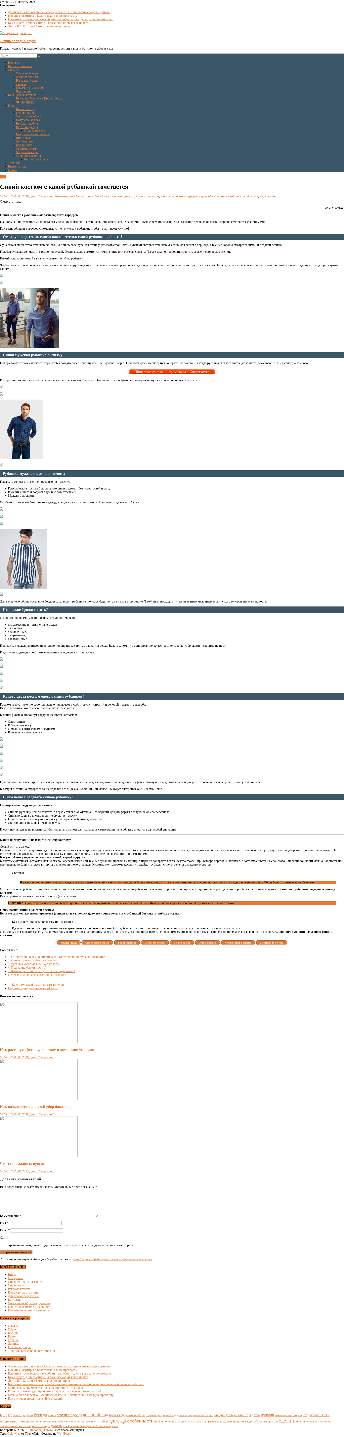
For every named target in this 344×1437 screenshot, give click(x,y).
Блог (11, 105)
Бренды (13, 1333)
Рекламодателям (19, 1289)
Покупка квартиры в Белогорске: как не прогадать (42, 15)
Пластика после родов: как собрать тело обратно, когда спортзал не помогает (60, 19)
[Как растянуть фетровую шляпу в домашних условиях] (39, 1042)
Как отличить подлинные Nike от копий (35, 1398)
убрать (56, 1426)
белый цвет (102, 196)
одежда (117, 1420)
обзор (104, 1421)
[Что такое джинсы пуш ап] (39, 1156)
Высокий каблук (27, 123)
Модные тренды (27, 77)
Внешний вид (25, 109)
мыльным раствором (288, 1415)
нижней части (83, 1422)
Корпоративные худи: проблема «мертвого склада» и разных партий (54, 1391)
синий (230, 196)
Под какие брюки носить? (27, 967)
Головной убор (26, 112)
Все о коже (23, 91)
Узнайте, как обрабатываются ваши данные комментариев (112, 1259)
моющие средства (247, 1415)
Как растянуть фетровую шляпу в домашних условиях (47, 1050)
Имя (4, 1222)
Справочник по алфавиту (25, 1281)
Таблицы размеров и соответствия (31, 1350)
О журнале (15, 1278)
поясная (200, 1421)
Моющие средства (28, 155)
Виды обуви (24, 137)
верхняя (52, 1415)
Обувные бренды (27, 73)
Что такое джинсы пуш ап (22, 1163)
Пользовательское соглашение (28, 1310)
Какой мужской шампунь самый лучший (37, 984)
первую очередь (165, 1421)
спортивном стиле (323, 1421)
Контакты (14, 1299)
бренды (40, 1415)
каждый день (223, 1415)
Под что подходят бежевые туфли (33, 988)
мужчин (153, 196)
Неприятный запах (37, 159)
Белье (12, 1336)
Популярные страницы (23, 1292)
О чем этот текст (11, 201)
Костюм (141, 196)
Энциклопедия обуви (18, 41)
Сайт (3, 1237)
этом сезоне (268, 196)
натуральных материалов (17, 1421)
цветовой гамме (247, 196)
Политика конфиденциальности (30, 1306)
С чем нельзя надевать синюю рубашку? (37, 974)
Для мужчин (24, 141)
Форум (12, 170)
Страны (13, 1340)
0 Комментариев (64, 196)
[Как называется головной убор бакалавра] (39, 1099)
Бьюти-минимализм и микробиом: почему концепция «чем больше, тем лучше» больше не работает (76, 1384)
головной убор (154, 1415)
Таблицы (14, 163)
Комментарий (10, 1216)
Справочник (16, 1285)
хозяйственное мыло (74, 1426)
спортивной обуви (305, 1421)
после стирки (186, 1421)
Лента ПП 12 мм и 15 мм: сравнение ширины (39, 26)
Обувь (12, 1329)
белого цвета (84, 196)
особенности (140, 1420)
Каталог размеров (20, 66)
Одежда (13, 1325)
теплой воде (41, 1426)
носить (95, 1421)
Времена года (17, 166)
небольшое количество (46, 1421)
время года (117, 1415)
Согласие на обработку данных (29, 1303)
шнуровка (112, 1426)
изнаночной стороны (203, 1415)
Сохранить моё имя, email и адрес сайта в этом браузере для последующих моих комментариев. (69, 1245)
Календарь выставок (22, 95)
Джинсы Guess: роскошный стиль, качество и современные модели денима (59, 12)
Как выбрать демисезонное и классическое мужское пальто (48, 22)
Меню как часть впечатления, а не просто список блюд (45, 1387)
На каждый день (27, 80)
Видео (12, 1274)
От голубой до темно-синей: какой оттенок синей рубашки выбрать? (56, 956)
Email (5, 1230)
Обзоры (21, 84)
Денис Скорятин (41, 196)
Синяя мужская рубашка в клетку (32, 960)
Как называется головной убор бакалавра (37, 1107)
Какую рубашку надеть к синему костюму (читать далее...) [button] (39, 896)
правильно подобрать (219, 1421)
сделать (219, 196)
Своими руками (27, 148)
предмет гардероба (200, 196)
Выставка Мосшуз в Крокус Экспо (39, 98)
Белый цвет (24, 145)
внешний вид (95, 1414)
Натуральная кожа (28, 120)
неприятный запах (67, 1421)
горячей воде (169, 1415)
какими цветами (123, 196)
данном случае (184, 1415)
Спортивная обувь (28, 116)
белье (30, 1415)
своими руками (268, 1421)
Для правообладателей (23, 1296)
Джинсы (14, 1343)
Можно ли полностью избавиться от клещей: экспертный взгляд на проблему (60, 1395)
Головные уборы (19, 1347)
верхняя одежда (69, 1415)
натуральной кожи (173, 196)
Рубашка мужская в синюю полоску (34, 964)
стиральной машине (15, 1426)
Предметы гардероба (30, 87)
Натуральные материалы (33, 134)
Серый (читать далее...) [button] (15, 846)
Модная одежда (34, 130)
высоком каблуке (135, 1415)
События (14, 69)
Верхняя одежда (27, 127)
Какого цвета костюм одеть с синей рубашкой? (41, 971)
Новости (14, 62)
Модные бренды (27, 152)
